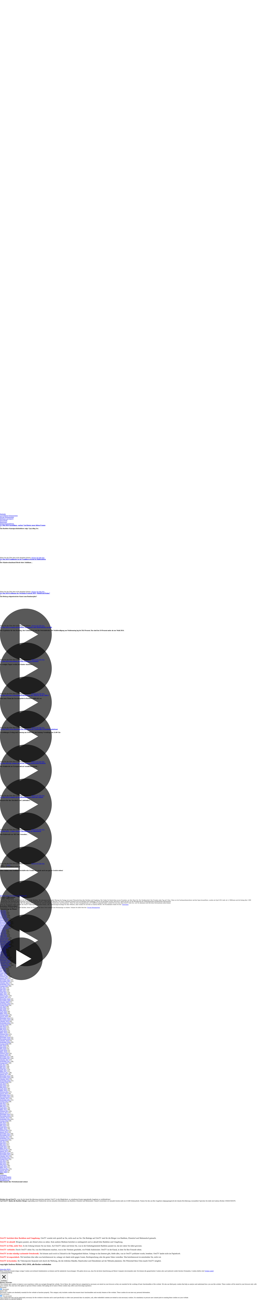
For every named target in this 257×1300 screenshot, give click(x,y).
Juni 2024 (3, 931)
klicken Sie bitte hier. (38, 558)
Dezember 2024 (5, 922)
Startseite (3, 514)
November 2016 (5, 1077)
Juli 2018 (3, 1045)
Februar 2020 (4, 1015)
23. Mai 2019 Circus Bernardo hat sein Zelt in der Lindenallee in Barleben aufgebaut (29, 729)
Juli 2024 (3, 930)
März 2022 (3, 975)
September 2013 (5, 1138)
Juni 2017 (3, 1066)
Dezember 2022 (5, 960)
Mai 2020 (3, 1010)
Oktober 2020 (4, 1002)
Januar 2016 (4, 1093)
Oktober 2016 (4, 1079)
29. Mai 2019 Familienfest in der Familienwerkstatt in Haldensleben (23, 559)
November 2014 (5, 1116)
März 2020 (3, 1013)
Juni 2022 (3, 970)
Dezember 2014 (5, 1114)
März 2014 (3, 1129)
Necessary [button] (3, 1287)
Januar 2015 (4, 1113)
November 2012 (5, 1154)
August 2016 (4, 1082)
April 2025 (3, 915)
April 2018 (3, 1050)
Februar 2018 (4, 1053)
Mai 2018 (3, 1048)
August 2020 (4, 1005)
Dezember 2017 (5, 1056)
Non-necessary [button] (4, 1294)
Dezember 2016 (5, 1076)
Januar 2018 (4, 1055)
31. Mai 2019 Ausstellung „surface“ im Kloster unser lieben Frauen (22, 525)
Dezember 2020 (5, 999)
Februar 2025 (4, 919)
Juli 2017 (3, 1065)
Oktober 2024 (4, 925)
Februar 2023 (4, 957)
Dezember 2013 (5, 1133)
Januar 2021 (4, 997)
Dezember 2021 (5, 979)
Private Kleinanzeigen (7, 517)
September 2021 (5, 984)
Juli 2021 (3, 988)
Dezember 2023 (5, 941)
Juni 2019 (3, 1028)
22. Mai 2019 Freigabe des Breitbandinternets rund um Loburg (21, 797)
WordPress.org (4, 1180)
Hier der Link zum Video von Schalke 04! (13, 895)
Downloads (3, 520)
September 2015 (5, 1100)
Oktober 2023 (4, 944)
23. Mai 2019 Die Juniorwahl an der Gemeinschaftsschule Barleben (23, 763)
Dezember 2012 (5, 1153)
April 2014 (3, 1127)
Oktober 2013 (4, 1137)
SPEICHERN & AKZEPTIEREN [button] (11, 1299)
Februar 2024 (4, 938)
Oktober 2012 (4, 1156)
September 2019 (5, 1023)
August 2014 (4, 1121)
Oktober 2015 (4, 1098)
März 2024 (3, 936)
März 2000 (3, 1172)
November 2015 (5, 1097)
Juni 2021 (3, 989)
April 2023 (3, 954)
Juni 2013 (3, 1143)
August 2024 (4, 928)
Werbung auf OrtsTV (7, 519)
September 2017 (5, 1061)
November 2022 (5, 962)
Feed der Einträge (5, 1177)
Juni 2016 (3, 1085)
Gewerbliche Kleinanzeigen (9, 516)
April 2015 (3, 1108)
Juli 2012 (3, 1161)
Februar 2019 (4, 1034)
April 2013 (3, 1146)
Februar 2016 (4, 1092)
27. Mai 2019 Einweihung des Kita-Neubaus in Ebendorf (19, 661)
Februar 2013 (4, 1150)
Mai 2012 (3, 1164)
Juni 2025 (3, 912)
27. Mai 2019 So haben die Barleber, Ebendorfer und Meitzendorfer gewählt (26, 627)
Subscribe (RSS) (5, 1269)
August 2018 (4, 1044)
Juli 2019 (3, 1026)
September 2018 (5, 1042)
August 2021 (4, 986)
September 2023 (5, 946)
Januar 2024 (4, 939)
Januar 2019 (4, 1036)
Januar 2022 (4, 978)
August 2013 (4, 1140)
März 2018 (3, 1052)
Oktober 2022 (4, 963)
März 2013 (3, 1148)
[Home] (128, 256)
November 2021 (5, 981)
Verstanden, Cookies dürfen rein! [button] (194, 1271)
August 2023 (4, 947)
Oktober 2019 (4, 1021)
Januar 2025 (4, 920)
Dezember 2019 (5, 1018)
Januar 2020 (4, 1016)
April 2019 (3, 1031)
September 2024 (5, 927)
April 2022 (3, 973)
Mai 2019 (3, 1029)
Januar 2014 (4, 1132)
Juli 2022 (3, 968)
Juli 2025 (3, 911)
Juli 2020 (3, 1007)
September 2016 (5, 1081)
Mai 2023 (3, 952)
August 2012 (4, 1159)
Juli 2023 (3, 949)
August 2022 (4, 967)
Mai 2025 (3, 914)
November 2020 (5, 1000)
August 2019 (4, 1024)
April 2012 (3, 1166)
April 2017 (3, 1069)
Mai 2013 (3, 1145)
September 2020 (5, 1004)
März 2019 (3, 1032)
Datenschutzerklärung (7, 524)
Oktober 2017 (4, 1060)
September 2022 (5, 965)
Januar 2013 (4, 1151)
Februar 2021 (4, 996)
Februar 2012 (4, 1169)
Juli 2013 (3, 1142)
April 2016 (3, 1089)
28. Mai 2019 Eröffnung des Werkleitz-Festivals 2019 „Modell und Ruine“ (25, 593)
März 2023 (3, 955)
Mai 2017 (3, 1068)
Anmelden (3, 1175)
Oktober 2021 (4, 983)
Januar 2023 (4, 959)
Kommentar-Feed (5, 1178)
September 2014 (5, 1119)
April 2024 (3, 935)
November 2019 (5, 1020)
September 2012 (5, 1158)
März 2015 (3, 1109)
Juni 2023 (3, 951)
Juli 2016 (3, 1084)
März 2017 (3, 1071)
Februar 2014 (4, 1130)
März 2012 (3, 1167)
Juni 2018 (3, 1047)
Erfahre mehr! (209, 1271)
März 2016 (3, 1090)
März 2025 (3, 917)
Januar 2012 (4, 1170)
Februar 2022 (4, 976)
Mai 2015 (3, 1106)
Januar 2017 (4, 1074)
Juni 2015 (3, 1105)
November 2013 (5, 1135)
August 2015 (4, 1101)
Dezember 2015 (5, 1095)
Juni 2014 (3, 1124)
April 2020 (3, 1012)
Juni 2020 (3, 1008)
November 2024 (5, 923)
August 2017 (4, 1063)
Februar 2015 (4, 1111)
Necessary (5, 1289)
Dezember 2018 (5, 1037)
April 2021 (3, 992)
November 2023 (5, 943)
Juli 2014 (3, 1122)
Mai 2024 (3, 933)
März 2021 (3, 994)
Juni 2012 (3, 1162)
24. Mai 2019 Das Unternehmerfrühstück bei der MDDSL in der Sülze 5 (24, 695)
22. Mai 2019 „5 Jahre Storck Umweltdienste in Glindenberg (20, 831)
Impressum (3, 522)
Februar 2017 (4, 1073)
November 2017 (5, 1058)
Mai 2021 (3, 991)
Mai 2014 (3, 1125)
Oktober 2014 (4, 1117)
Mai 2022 (3, 971)
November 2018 (5, 1039)
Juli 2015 (3, 1103)
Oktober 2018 (4, 1040)
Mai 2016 (3, 1087)
